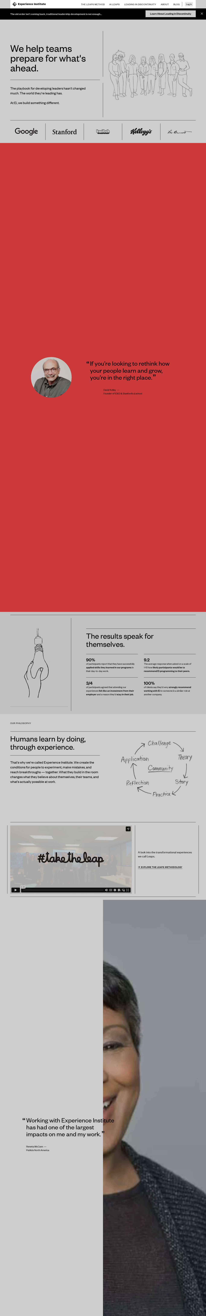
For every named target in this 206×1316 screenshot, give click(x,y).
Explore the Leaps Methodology (161, 867)
